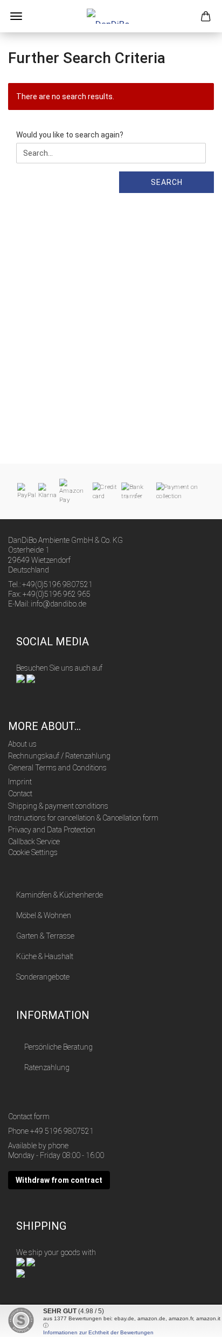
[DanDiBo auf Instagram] (30, 677)
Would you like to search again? (69, 134)
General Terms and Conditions (57, 767)
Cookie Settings (33, 852)
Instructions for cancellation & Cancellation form (83, 818)
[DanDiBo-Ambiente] (111, 16)
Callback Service (34, 841)
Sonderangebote (43, 977)
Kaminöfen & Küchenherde (59, 895)
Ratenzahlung (47, 1067)
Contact (20, 793)
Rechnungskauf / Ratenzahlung (59, 756)
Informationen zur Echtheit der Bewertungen (98, 1332)
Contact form (29, 1116)
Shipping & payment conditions (58, 806)
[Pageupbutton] (192, 1321)
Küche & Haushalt (44, 956)
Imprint (20, 781)
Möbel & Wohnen (43, 915)
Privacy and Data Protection (51, 829)
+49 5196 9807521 (62, 1131)
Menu (16, 16)
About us (22, 744)
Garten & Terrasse (45, 936)
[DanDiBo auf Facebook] (20, 677)
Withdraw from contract (59, 1180)
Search (167, 182)
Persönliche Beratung (58, 1047)
